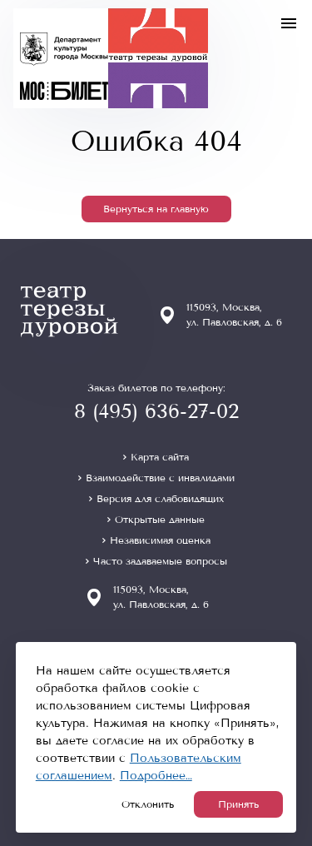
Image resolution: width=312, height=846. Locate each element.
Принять (238, 804)
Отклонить (147, 804)
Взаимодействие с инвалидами (160, 478)
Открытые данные (160, 519)
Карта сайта (160, 457)
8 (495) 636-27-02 (156, 411)
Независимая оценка (160, 540)
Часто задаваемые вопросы (160, 561)
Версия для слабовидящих (160, 499)
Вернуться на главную (156, 209)
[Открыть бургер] (288, 23)
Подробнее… (156, 776)
